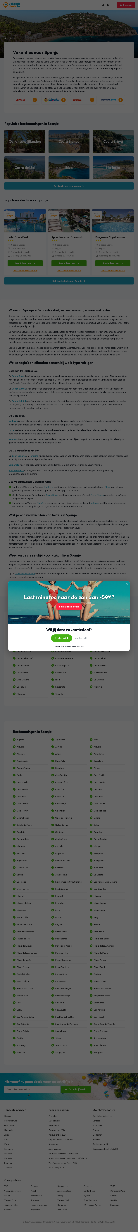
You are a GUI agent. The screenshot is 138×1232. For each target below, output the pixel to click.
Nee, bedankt (81, 638)
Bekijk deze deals (69, 606)
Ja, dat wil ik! (61, 638)
